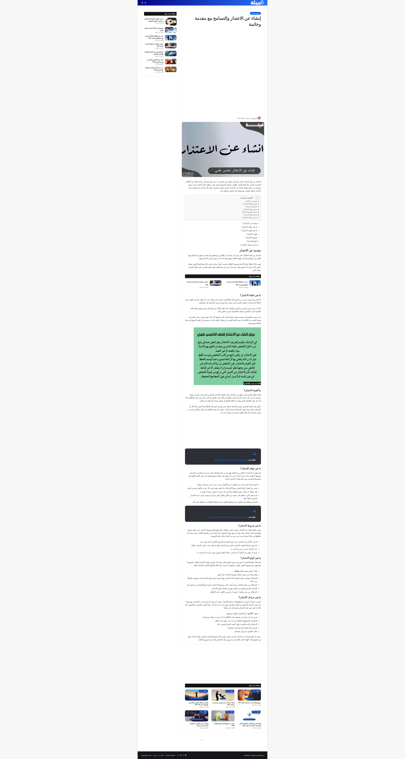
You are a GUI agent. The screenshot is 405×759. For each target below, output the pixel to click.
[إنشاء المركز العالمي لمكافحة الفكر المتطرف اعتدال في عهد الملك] (249, 715)
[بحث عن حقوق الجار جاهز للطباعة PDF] (223, 715)
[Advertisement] (223, 71)
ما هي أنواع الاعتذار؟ (250, 215)
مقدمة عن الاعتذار (251, 201)
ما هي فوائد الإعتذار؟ (250, 209)
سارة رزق (254, 118)
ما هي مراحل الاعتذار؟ (249, 217)
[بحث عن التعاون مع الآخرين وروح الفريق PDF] (171, 61)
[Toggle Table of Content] (256, 198)
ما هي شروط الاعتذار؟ (249, 212)
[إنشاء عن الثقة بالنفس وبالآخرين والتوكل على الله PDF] (196, 695)
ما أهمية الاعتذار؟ (251, 207)
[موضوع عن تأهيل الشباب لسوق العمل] (171, 30)
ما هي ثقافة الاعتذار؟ (250, 204)
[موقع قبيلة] (257, 2)
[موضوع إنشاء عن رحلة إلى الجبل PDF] (249, 695)
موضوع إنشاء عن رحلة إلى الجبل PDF (249, 702)
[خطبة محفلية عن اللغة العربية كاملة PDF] (215, 283)
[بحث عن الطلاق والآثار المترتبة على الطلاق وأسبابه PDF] (255, 283)
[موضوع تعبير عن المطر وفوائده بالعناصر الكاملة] (171, 53)
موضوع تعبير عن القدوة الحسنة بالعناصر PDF (231, 460)
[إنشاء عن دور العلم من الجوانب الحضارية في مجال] (196, 715)
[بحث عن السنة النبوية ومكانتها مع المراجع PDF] (171, 69)
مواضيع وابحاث (255, 13)
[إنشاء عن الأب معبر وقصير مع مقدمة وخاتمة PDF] (223, 695)
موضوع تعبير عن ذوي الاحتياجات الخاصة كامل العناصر (228, 517)
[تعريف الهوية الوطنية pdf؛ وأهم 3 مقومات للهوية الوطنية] (171, 22)
